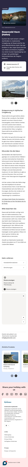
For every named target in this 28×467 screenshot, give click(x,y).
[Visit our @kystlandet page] (11, 394)
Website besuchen (12, 64)
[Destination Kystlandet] (7, 402)
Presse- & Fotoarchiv (10, 451)
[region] (14, 308)
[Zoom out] (23, 322)
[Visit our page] (2, 394)
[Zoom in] (23, 317)
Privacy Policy (8, 439)
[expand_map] (23, 296)
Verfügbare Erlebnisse (10, 441)
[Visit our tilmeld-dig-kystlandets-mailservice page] (16, 394)
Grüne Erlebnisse (9, 437)
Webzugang (7, 434)
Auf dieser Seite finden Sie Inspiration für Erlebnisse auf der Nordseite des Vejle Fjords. (14, 201)
